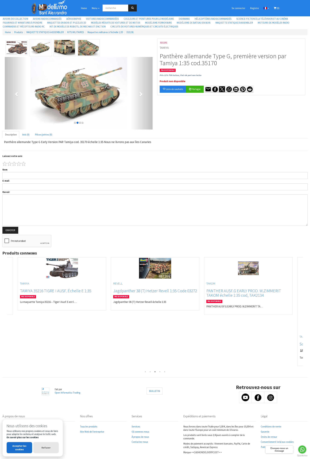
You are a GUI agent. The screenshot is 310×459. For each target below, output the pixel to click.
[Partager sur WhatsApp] (228, 89)
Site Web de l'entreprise (92, 431)
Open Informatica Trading (67, 392)
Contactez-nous (140, 441)
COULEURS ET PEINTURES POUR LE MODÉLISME (149, 18)
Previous (4, 313)
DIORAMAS (184, 18)
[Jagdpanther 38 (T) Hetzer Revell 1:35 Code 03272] (155, 268)
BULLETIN (154, 391)
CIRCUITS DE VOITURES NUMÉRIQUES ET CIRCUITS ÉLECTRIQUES (144, 26)
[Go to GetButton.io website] (302, 456)
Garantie (265, 431)
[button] (266, 8)
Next (305, 313)
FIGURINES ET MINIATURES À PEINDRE (22, 22)
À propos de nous (140, 436)
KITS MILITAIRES (75, 32)
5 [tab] (164, 371)
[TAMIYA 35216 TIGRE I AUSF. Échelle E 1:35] (62, 268)
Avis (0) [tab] (25, 134)
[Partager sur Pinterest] (242, 89)
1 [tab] (145, 371)
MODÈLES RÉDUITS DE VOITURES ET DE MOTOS (115, 22)
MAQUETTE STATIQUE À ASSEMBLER (234, 22)
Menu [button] (95, 8)
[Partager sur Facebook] (215, 89)
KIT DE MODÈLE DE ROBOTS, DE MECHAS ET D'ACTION (78, 26)
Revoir (6, 192)
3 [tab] (155, 371)
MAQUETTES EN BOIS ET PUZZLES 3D (66, 22)
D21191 (130, 32)
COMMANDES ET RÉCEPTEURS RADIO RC (24, 26)
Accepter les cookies (19, 447)
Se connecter (238, 8)
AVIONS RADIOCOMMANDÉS (47, 18)
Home (84, 8)
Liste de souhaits (174, 89)
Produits (18, 32)
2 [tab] (150, 371)
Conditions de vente (271, 426)
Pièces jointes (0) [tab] (43, 134)
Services (136, 426)
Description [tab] (11, 134)
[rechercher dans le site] (132, 8)
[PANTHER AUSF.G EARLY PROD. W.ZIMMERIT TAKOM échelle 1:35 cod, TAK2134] (248, 268)
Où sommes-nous (140, 431)
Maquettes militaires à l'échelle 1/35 (105, 32)
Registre (254, 8)
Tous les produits (88, 426)
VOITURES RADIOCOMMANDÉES (102, 18)
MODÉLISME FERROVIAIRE (158, 22)
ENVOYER (10, 230)
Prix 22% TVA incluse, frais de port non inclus (180, 75)
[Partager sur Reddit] (249, 89)
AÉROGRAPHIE (73, 18)
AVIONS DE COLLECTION (15, 18)
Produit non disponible (172, 81)
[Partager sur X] (222, 89)
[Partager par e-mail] (208, 89)
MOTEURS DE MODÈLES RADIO (273, 22)
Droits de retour (269, 436)
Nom (4, 169)
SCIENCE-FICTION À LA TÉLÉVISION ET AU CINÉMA (262, 18)
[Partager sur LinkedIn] (235, 89)
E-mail (5, 180)
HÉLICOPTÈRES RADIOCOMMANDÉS (213, 18)
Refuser (46, 447)
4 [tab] (159, 371)
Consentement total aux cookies (277, 441)
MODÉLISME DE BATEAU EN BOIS (194, 22)
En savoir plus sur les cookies (23, 437)
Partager (196, 89)
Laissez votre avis (12, 156)
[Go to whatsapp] (302, 449)
